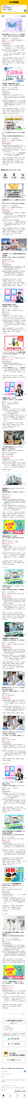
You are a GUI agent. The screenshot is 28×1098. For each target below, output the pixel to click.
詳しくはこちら (13, 1035)
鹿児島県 (9, 1079)
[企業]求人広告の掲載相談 (20, 1087)
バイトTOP (3, 1079)
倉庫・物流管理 (16, 1079)
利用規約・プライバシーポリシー (7, 1087)
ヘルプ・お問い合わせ (5, 1085)
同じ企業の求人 (5, 567)
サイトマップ (13, 1085)
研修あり (22, 1079)
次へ (23, 1013)
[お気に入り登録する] (24, 30)
